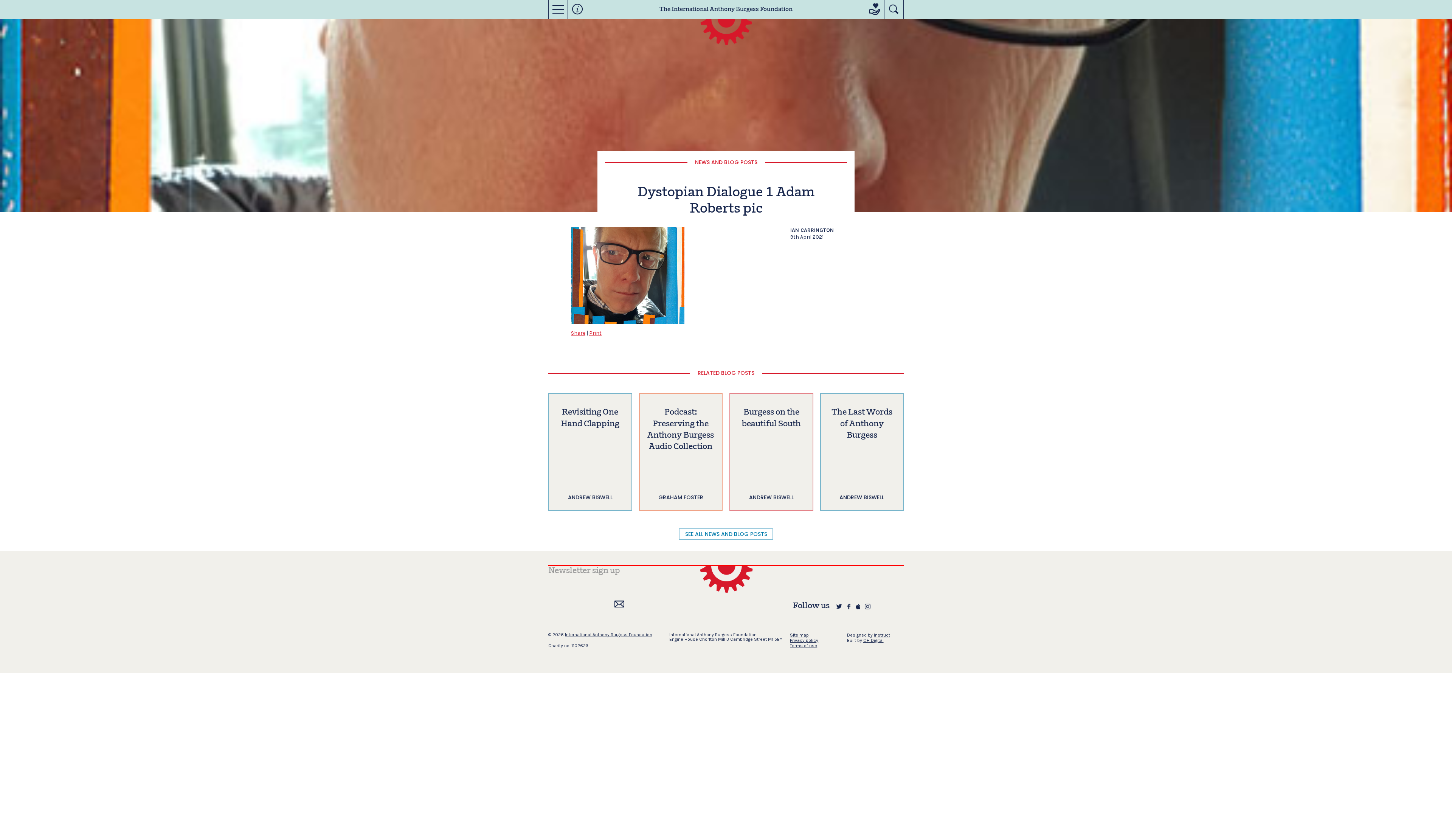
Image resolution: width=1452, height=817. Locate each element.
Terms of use (803, 645)
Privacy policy (804, 640)
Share (578, 333)
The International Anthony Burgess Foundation (726, 9)
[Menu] (558, 9)
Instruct (882, 635)
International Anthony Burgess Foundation (608, 634)
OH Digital (873, 640)
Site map (799, 635)
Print (595, 333)
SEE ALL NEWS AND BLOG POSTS (726, 534)
